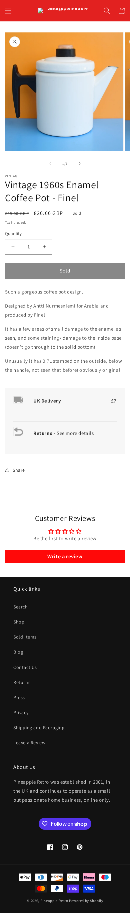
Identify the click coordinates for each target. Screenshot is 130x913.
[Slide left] (50, 163)
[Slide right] (79, 163)
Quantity (13, 233)
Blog (18, 652)
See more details (75, 433)
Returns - (45, 433)
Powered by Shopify (86, 900)
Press (19, 697)
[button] (8, 10)
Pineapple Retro (54, 900)
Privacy (20, 712)
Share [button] (19, 470)
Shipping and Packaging (38, 727)
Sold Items (25, 637)
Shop (18, 622)
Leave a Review (29, 742)
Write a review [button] (64, 556)
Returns (21, 682)
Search (20, 607)
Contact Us (25, 667)
